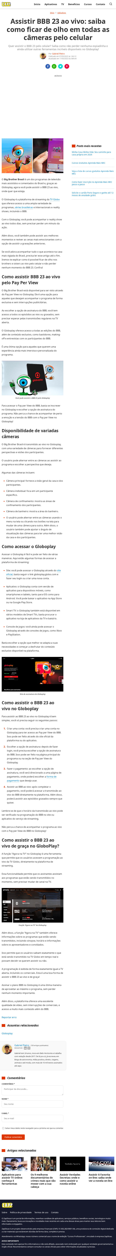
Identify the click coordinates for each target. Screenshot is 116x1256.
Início (37, 4)
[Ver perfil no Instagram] (28, 1048)
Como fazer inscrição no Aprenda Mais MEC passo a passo (92, 183)
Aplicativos (51, 4)
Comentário (8, 1084)
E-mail (5, 1113)
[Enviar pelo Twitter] (60, 66)
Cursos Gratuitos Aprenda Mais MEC (88, 163)
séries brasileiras (24, 207)
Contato (100, 4)
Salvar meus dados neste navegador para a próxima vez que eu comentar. (34, 1128)
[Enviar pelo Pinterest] (66, 66)
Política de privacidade (21, 1212)
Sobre (4, 1212)
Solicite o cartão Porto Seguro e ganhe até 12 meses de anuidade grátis (92, 194)
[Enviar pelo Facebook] (47, 66)
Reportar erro (9, 1017)
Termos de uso (41, 1212)
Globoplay (7, 1033)
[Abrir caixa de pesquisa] (110, 4)
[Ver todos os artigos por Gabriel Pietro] (43, 54)
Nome (5, 1099)
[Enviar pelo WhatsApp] (54, 66)
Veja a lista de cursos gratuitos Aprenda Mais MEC (93, 172)
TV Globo (55, 199)
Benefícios (74, 4)
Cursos (88, 4)
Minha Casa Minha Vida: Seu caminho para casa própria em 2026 (91, 153)
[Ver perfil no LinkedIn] (25, 1048)
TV (62, 4)
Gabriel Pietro (58, 53)
